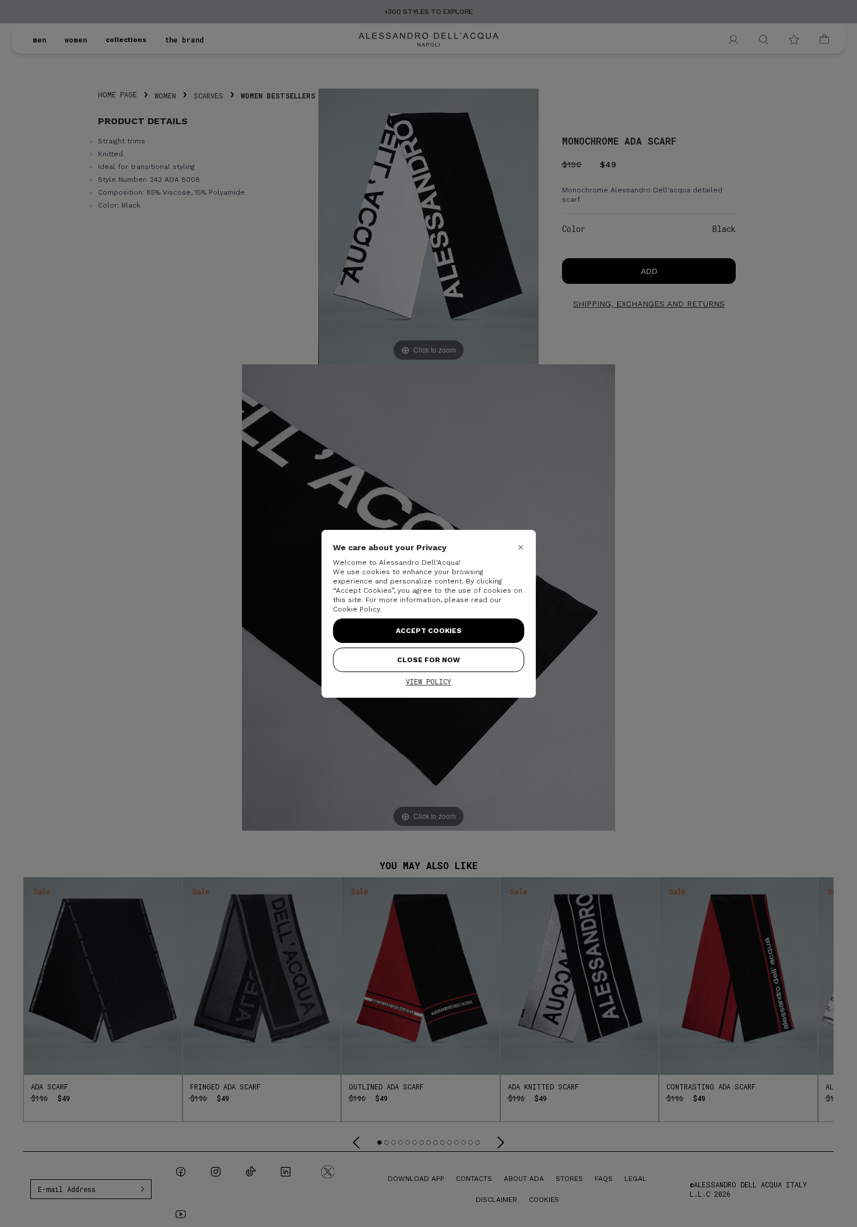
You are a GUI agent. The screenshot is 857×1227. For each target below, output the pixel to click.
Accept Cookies (429, 631)
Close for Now (428, 660)
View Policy (428, 681)
